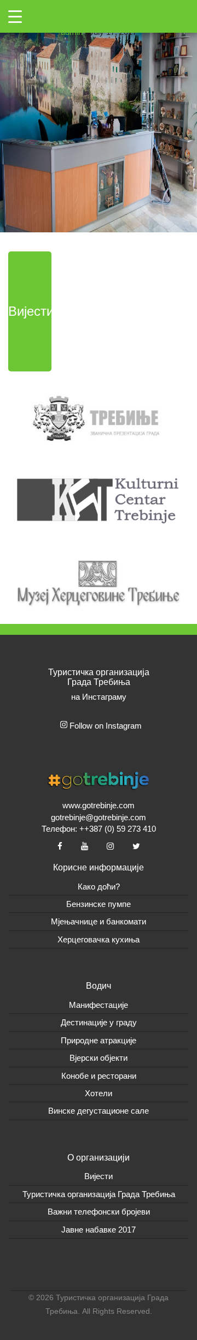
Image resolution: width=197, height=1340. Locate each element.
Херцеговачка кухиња (98, 939)
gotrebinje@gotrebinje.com (98, 817)
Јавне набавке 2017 (98, 1229)
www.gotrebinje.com (98, 805)
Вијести (29, 311)
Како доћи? (99, 886)
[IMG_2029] (98, 115)
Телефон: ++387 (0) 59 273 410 (99, 828)
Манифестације (98, 1004)
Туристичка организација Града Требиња (98, 1194)
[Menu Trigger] (15, 16)
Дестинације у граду (99, 1022)
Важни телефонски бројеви (99, 1211)
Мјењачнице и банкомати (98, 921)
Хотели (98, 1093)
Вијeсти (98, 1176)
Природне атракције (98, 1040)
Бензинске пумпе (98, 904)
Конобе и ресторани (98, 1075)
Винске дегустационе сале (98, 1110)
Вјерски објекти (98, 1057)
